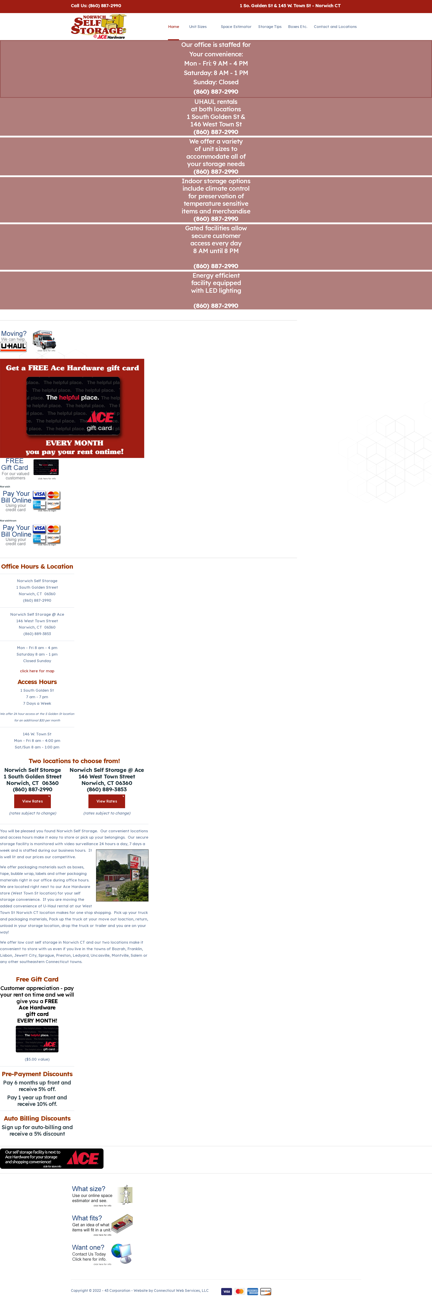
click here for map (37, 670)
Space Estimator (236, 26)
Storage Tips (269, 26)
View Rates (32, 801)
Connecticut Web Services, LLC (181, 1290)
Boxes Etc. (297, 26)
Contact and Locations (335, 26)
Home (173, 26)
